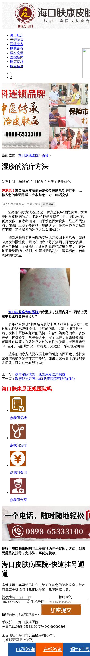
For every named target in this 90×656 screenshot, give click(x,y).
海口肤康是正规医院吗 (27, 388)
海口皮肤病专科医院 (23, 312)
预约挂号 (80, 649)
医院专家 (16, 44)
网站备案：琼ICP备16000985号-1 (26, 631)
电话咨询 (25, 649)
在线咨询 (52, 649)
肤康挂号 (16, 66)
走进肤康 (16, 39)
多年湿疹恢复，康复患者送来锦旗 (40, 374)
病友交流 (16, 53)
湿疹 (45, 155)
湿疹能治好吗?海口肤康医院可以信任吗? (45, 379)
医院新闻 (16, 57)
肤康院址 (16, 61)
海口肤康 (16, 35)
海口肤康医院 (28, 155)
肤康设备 (16, 48)
